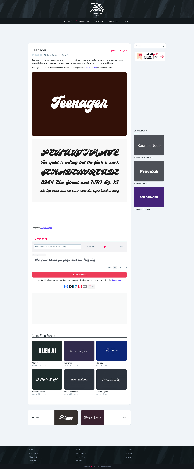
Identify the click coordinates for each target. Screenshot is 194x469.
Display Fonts (114, 21)
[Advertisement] (97, 33)
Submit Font (33, 457)
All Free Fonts (69, 21)
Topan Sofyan (46, 228)
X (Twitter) (129, 450)
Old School (56, 55)
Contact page (117, 280)
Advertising (79, 461)
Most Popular (33, 453)
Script (64, 55)
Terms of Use (80, 457)
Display (47, 55)
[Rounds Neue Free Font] (149, 145)
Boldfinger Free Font (142, 209)
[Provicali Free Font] (149, 171)
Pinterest (128, 457)
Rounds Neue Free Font (143, 157)
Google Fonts (84, 21)
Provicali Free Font (142, 183)
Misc (126, 21)
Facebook (128, 453)
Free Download (79, 275)
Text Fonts (98, 21)
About (78, 450)
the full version (91, 68)
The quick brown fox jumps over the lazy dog (65, 260)
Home (31, 450)
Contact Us (32, 461)
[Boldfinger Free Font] (149, 197)
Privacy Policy (81, 453)
